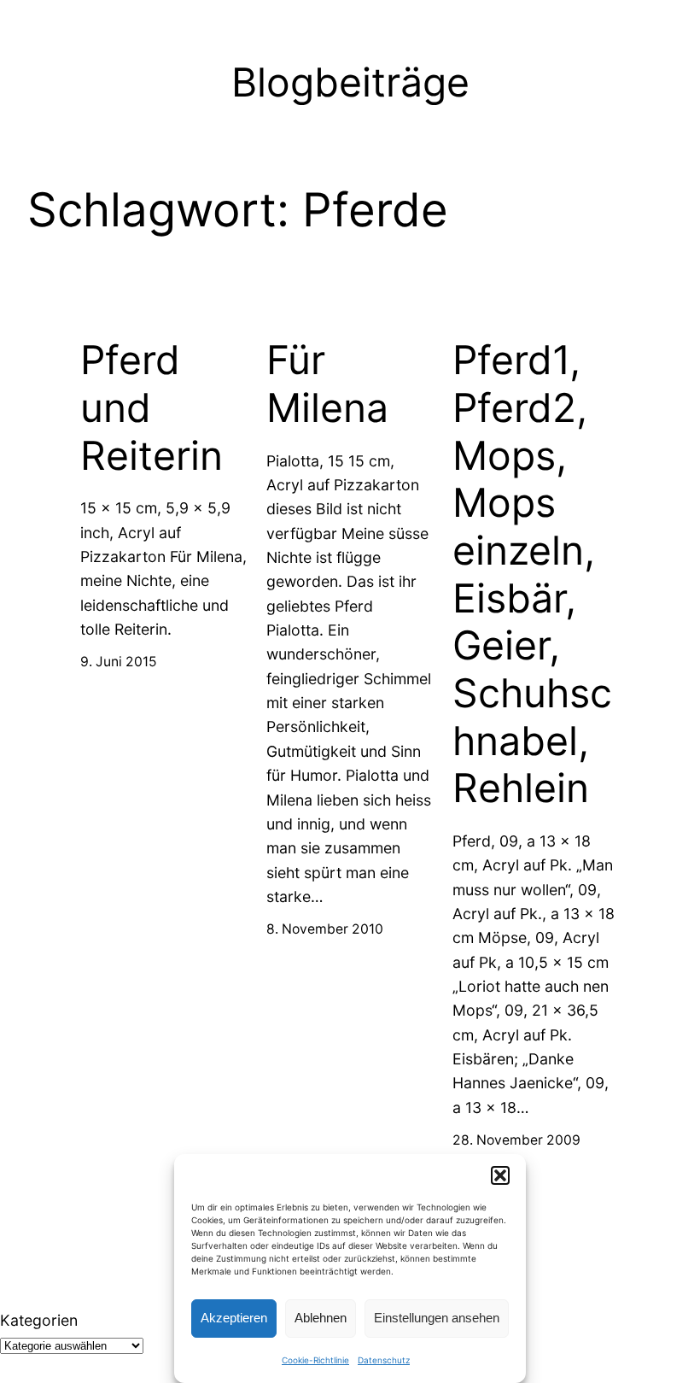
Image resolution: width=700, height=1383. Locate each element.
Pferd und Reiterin (151, 407)
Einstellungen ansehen (436, 1317)
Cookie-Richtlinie (315, 1360)
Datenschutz (384, 1360)
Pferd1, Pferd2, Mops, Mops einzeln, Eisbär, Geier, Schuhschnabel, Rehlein (532, 574)
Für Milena (327, 384)
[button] (500, 1175)
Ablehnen (321, 1317)
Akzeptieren (234, 1317)
